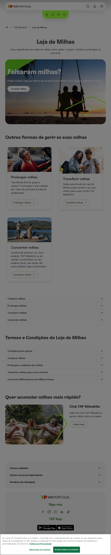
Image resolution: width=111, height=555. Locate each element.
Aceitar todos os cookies (66, 549)
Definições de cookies (40, 549)
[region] (55, 544)
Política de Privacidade (40, 544)
